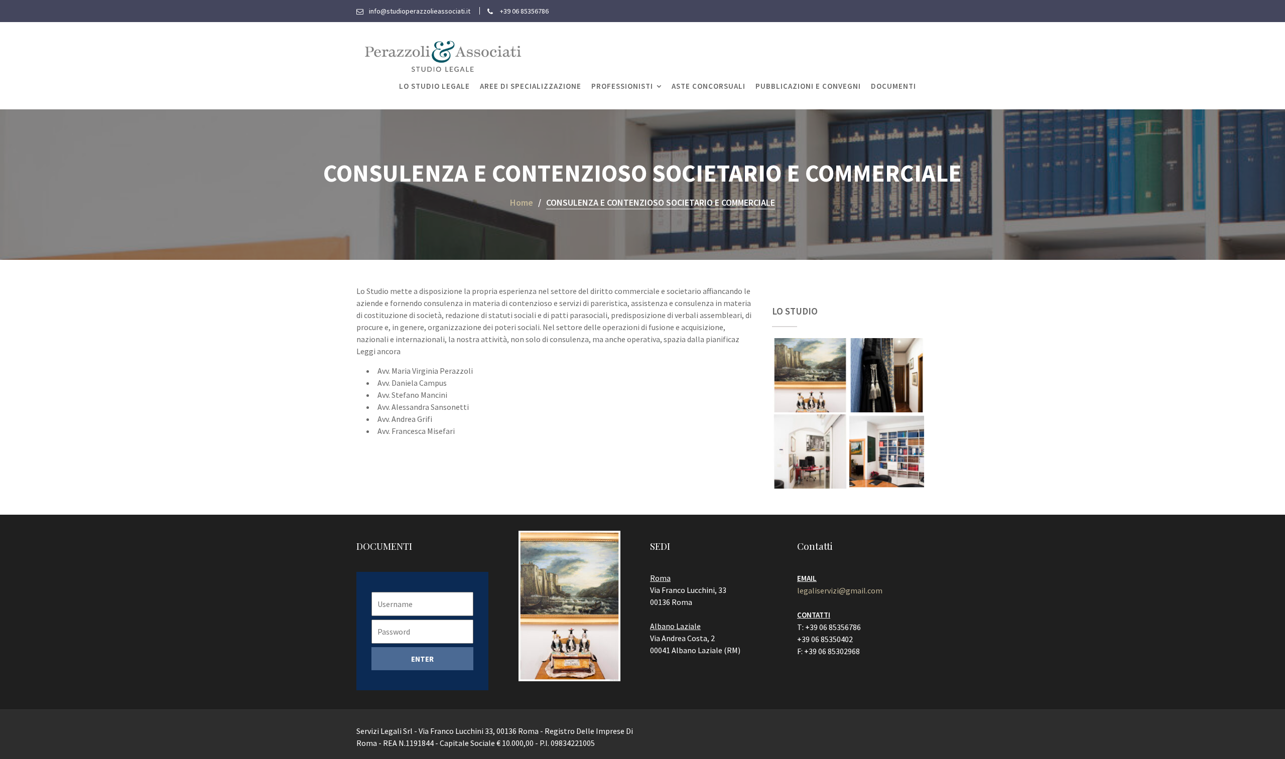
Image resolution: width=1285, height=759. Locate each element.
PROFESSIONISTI (622, 86)
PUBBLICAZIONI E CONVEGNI (808, 86)
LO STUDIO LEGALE (434, 86)
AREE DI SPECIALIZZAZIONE (530, 86)
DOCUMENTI (893, 86)
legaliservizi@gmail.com (839, 590)
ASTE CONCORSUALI (708, 86)
